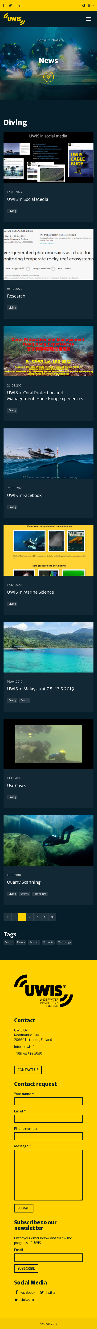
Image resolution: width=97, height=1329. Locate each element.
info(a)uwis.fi (24, 1047)
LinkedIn (27, 1299)
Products (48, 942)
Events (24, 700)
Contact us (27, 1070)
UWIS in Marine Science (30, 592)
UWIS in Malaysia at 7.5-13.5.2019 (40, 689)
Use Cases (16, 785)
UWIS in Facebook (24, 495)
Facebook (27, 1292)
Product (34, 942)
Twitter (51, 1292)
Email (20, 1111)
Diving (12, 211)
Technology (39, 893)
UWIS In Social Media (27, 199)
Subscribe (26, 1268)
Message (22, 1146)
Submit (23, 1208)
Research (16, 296)
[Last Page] (52, 917)
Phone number (26, 1129)
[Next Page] (44, 917)
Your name (24, 1094)
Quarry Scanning (24, 882)
